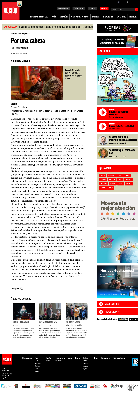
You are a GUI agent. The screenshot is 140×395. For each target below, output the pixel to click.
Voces (36, 369)
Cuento (85, 361)
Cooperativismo (79, 17)
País (54, 17)
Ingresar (104, 9)
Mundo (95, 17)
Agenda (14, 34)
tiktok (127, 2)
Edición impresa (63, 8)
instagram (123, 2)
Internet (128, 184)
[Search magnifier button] (136, 9)
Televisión (111, 175)
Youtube (132, 2)
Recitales (112, 179)
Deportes (108, 17)
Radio (120, 179)
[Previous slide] (100, 246)
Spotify (136, 2)
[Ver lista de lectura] (130, 388)
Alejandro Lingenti (20, 61)
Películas (128, 179)
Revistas (103, 179)
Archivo (37, 371)
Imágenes (85, 366)
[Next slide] (135, 246)
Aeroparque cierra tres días (58, 27)
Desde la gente (112, 303)
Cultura (121, 17)
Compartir (15, 289)
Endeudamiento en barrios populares (91, 27)
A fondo (48, 361)
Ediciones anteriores (119, 358)
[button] (116, 260)
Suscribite (92, 8)
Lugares (112, 184)
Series (21, 34)
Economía (37, 363)
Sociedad (37, 366)
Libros (120, 184)
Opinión (64, 17)
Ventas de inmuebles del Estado (27, 27)
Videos (103, 175)
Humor (132, 17)
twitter (118, 2)
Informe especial (39, 17)
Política (37, 361)
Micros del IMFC (112, 311)
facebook (114, 2)
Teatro (120, 175)
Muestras (104, 184)
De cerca (85, 363)
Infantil (103, 188)
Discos (111, 188)
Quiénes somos (78, 8)
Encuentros (58, 361)
